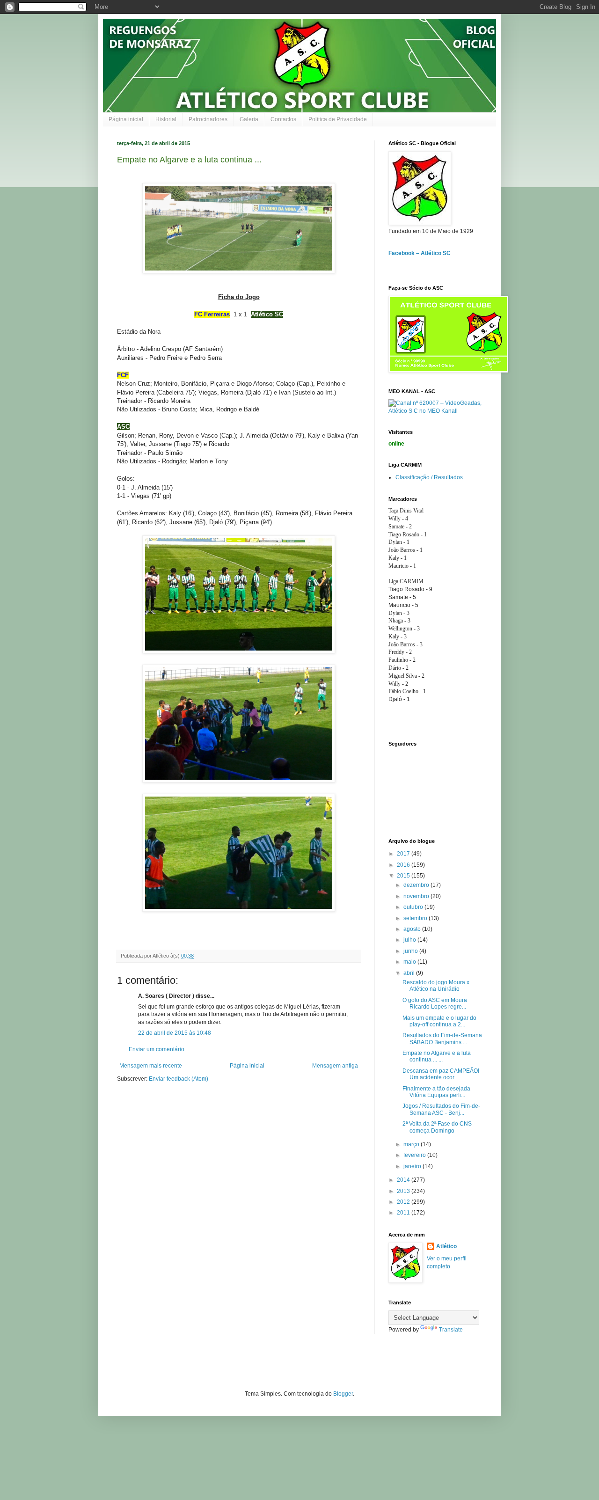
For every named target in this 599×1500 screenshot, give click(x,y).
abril (409, 973)
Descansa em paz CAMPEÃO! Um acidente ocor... (440, 1074)
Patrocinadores (208, 119)
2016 (404, 865)
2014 (404, 1180)
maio (410, 962)
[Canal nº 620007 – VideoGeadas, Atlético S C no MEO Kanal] (435, 411)
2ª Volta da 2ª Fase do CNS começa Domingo (437, 1127)
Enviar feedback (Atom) (178, 1079)
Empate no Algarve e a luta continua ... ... (436, 1056)
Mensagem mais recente (150, 1065)
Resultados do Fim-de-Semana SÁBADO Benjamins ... (442, 1038)
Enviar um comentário (156, 1049)
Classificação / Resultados (429, 477)
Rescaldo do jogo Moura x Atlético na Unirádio (435, 985)
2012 (404, 1202)
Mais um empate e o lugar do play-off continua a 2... (439, 1021)
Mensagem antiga (335, 1065)
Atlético (446, 1246)
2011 (404, 1212)
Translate (451, 1329)
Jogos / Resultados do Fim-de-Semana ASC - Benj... (441, 1109)
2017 (404, 853)
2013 (404, 1191)
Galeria (249, 119)
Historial (165, 119)
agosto (412, 929)
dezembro (417, 885)
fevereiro (415, 1155)
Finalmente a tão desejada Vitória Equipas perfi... (436, 1091)
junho (411, 951)
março (412, 1144)
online (396, 443)
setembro (416, 918)
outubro (413, 907)
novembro (417, 896)
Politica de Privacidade (337, 119)
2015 (404, 875)
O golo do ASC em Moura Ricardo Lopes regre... (434, 1003)
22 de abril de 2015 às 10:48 (174, 1033)
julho (410, 940)
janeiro (413, 1166)
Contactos (283, 119)
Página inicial (126, 119)
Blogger (343, 1393)
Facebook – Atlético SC (419, 253)
